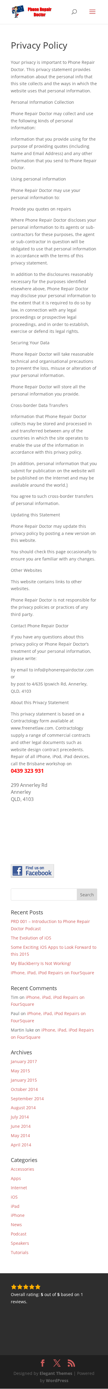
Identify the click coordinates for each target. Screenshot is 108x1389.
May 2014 (20, 1135)
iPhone (18, 1215)
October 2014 (24, 1089)
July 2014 (20, 1117)
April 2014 (21, 1145)
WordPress (57, 1380)
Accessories (22, 1169)
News (16, 1224)
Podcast (18, 1234)
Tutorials (19, 1252)
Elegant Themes (56, 1373)
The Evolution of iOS (31, 938)
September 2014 (27, 1098)
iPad (15, 1206)
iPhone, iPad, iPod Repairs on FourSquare (52, 972)
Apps (16, 1178)
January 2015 (24, 1080)
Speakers (20, 1243)
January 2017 (24, 1061)
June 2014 (21, 1126)
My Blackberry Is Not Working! (41, 963)
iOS (14, 1197)
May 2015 (20, 1071)
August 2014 (23, 1107)
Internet (19, 1187)
